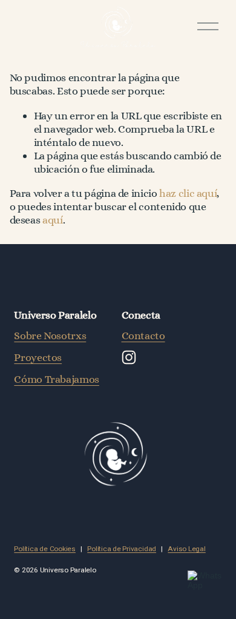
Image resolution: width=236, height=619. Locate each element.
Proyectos (38, 357)
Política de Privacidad (121, 549)
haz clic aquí (188, 193)
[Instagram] (129, 357)
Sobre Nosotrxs (50, 335)
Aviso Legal (186, 549)
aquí (52, 219)
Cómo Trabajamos (56, 378)
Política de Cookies (45, 549)
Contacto (143, 335)
